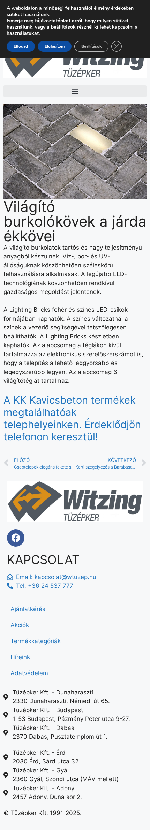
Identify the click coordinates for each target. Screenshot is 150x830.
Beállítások (91, 46)
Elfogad (21, 46)
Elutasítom (55, 46)
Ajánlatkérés (27, 609)
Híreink (20, 657)
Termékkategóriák (35, 641)
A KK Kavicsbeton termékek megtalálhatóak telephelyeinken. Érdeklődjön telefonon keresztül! (72, 418)
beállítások (63, 27)
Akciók (19, 625)
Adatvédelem (29, 673)
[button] (75, 91)
